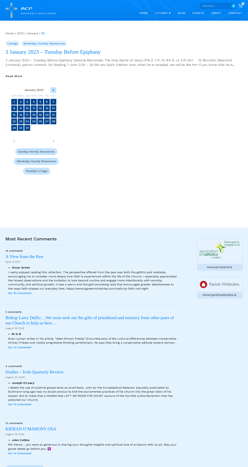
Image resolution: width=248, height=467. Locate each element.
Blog (181, 13)
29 (14, 128)
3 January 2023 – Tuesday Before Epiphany (53, 52)
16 (20, 114)
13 (47, 108)
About (216, 13)
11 (34, 108)
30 (21, 128)
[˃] (53, 141)
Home (143, 13)
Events (198, 13)
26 (40, 121)
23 (20, 121)
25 (34, 121)
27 (47, 121)
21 (53, 114)
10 (27, 108)
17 (27, 114)
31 (27, 128)
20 (47, 114)
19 (40, 114)
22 (14, 121)
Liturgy (12, 43)
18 (33, 114)
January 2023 (33, 90)
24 (27, 121)
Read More (13, 76)
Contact (236, 13)
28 (53, 121)
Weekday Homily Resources (44, 43)
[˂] (14, 141)
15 (14, 114)
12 (40, 108)
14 (53, 108)
